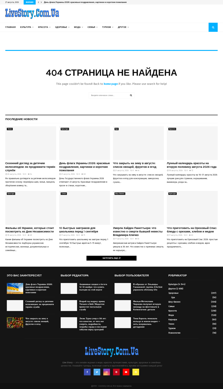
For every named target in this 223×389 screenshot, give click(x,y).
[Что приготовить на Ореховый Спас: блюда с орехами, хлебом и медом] (192, 208)
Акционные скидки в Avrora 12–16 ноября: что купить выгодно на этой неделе (93, 287)
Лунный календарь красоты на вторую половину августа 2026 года (191, 165)
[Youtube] (126, 372)
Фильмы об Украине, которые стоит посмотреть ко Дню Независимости (29, 229)
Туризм (106, 27)
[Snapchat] (135, 372)
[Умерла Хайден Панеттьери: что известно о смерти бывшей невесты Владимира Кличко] (138, 208)
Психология (174, 333)
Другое (122, 27)
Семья (91, 27)
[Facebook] (87, 372)
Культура (25, 27)
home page (111, 84)
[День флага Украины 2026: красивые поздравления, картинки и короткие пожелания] (84, 143)
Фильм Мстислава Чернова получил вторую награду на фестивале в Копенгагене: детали (147, 305)
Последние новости (21, 119)
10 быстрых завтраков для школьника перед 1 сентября (78, 229)
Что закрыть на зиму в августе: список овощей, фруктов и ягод (134, 165)
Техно (10, 129)
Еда (116, 129)
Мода (77, 27)
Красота (43, 27)
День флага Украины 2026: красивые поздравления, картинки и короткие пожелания (87, 2)
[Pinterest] (116, 372)
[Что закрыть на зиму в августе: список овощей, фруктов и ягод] (138, 143)
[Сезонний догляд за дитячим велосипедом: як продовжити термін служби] (30, 143)
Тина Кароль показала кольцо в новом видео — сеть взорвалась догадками (146, 322)
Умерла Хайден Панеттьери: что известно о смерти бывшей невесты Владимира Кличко (137, 231)
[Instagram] (106, 372)
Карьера (172, 319)
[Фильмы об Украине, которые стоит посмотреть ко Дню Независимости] (30, 208)
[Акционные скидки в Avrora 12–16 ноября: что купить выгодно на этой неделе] (69, 288)
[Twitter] (97, 372)
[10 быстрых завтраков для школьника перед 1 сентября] (84, 208)
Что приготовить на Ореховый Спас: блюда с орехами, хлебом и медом (192, 229)
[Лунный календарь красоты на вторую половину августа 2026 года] (192, 143)
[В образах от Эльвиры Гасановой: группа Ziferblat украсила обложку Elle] (123, 288)
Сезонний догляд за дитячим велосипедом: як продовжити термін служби (30, 167)
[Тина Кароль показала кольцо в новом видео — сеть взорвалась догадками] (123, 322)
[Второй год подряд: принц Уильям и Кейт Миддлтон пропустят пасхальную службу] (69, 305)
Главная (10, 27)
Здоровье (61, 27)
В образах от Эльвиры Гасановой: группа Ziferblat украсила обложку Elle (147, 287)
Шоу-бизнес (120, 194)
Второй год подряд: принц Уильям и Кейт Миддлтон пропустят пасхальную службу (92, 305)
